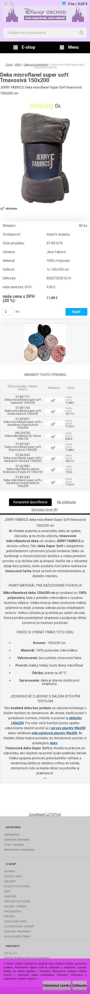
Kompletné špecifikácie (30, 502)
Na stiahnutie (66, 502)
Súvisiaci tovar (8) (44, 510)
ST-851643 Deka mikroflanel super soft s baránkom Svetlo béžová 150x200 (23, 481)
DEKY (18, 64)
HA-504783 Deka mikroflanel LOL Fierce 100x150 (23, 435)
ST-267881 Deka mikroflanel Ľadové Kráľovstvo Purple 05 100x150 (22, 469)
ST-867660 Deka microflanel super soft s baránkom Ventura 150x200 (23, 458)
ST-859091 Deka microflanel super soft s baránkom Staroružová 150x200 (23, 423)
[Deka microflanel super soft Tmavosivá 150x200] (45, 158)
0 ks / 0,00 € (77, 4)
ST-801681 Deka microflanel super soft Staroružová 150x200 (23, 446)
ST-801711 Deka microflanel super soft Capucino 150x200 (23, 399)
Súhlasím (79, 986)
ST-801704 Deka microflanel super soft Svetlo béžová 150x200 (23, 410)
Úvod (9, 64)
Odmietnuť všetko (56, 986)
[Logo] (45, 13)
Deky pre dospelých (36, 64)
